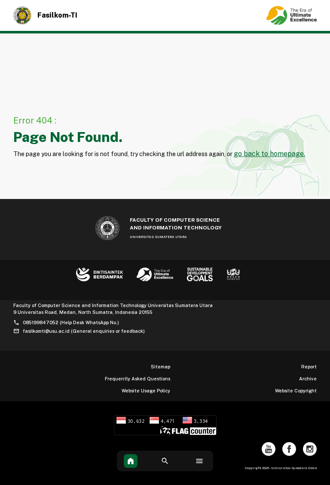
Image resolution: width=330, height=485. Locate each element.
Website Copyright (296, 390)
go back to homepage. (269, 154)
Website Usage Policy (146, 390)
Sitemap (160, 366)
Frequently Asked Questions (137, 378)
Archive (308, 378)
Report (309, 366)
